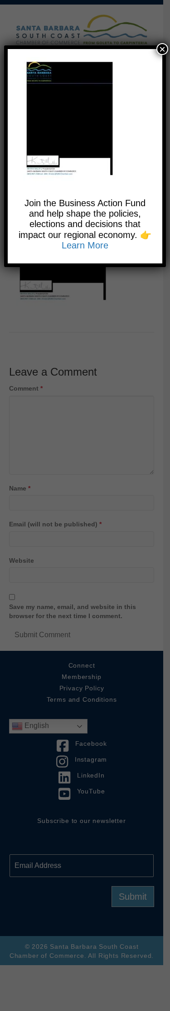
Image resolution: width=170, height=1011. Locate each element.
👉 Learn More (106, 240)
